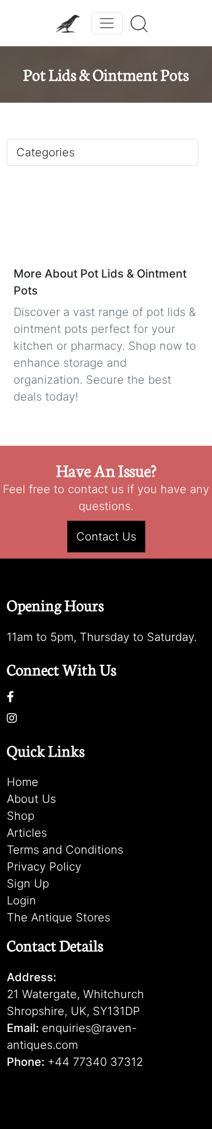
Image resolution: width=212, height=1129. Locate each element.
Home (22, 782)
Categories (45, 152)
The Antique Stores (58, 917)
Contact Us (106, 536)
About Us (31, 799)
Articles (27, 833)
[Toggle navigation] (107, 23)
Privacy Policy (44, 866)
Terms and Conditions (65, 849)
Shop (20, 816)
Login (21, 900)
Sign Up (28, 883)
